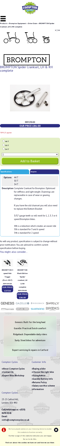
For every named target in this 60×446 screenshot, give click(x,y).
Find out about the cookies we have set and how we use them (30, 442)
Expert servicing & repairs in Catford (30, 350)
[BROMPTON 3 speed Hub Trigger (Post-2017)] (7, 266)
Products (3, 23)
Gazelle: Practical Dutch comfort (30, 328)
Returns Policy (40, 382)
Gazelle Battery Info (43, 378)
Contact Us (8, 372)
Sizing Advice (39, 375)
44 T (7, 141)
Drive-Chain (32, 23)
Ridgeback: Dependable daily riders (30, 334)
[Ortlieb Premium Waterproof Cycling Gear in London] (22, 310)
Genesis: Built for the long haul (30, 322)
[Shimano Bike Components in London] (37, 310)
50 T (7, 145)
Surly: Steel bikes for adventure (30, 340)
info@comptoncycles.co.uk (16, 419)
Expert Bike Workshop (13, 375)
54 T (7, 149)
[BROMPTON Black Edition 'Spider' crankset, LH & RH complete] (22, 266)
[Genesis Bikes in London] (7, 304)
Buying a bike (39, 368)
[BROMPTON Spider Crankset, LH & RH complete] (30, 98)
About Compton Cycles (14, 368)
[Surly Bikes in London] (52, 304)
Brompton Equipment (17, 23)
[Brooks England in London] (52, 310)
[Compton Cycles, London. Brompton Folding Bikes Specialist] (30, 13)
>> (59, 30)
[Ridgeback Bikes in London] (37, 304)
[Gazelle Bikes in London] (22, 304)
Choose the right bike (43, 372)
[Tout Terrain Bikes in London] (7, 310)
